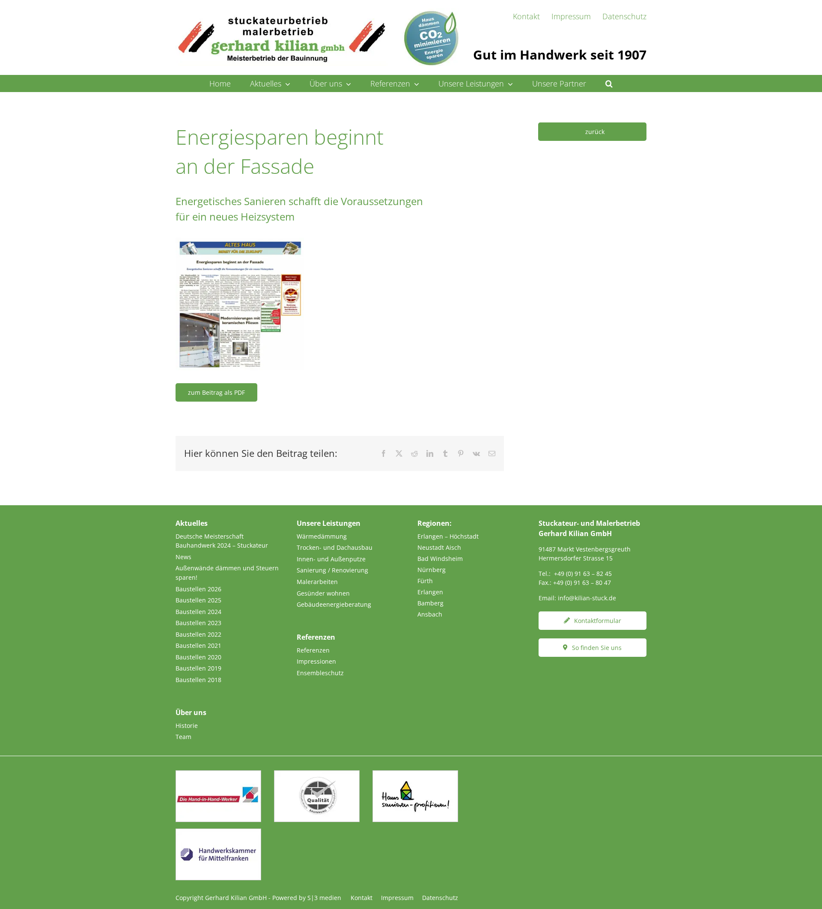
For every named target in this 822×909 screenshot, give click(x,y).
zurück (595, 132)
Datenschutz (440, 898)
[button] (609, 83)
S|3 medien (324, 898)
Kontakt (361, 898)
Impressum (397, 898)
